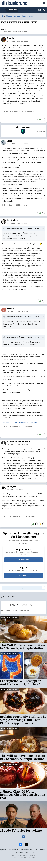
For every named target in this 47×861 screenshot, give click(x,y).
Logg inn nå (23, 575)
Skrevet (17, 41)
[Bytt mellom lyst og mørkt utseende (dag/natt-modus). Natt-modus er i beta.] (33, 852)
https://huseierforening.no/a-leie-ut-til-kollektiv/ (19, 422)
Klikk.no (32, 855)
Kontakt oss (40, 849)
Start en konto (23, 560)
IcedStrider (12, 220)
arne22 (10, 308)
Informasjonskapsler (22, 852)
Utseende (13, 849)
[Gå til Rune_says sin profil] (3, 488)
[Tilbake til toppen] (23, 836)
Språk (2, 849)
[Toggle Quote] (4, 228)
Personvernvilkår (27, 849)
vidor (9, 141)
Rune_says (12, 486)
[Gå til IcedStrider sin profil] (3, 221)
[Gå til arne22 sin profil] (3, 310)
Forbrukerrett (22, 32)
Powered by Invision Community (23, 857)
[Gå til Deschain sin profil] (3, 39)
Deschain (7, 29)
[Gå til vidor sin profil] (3, 142)
